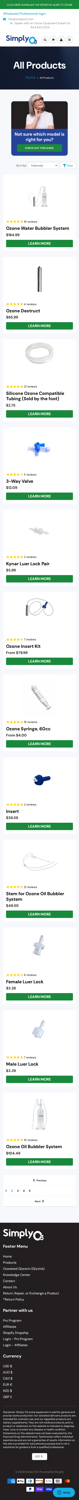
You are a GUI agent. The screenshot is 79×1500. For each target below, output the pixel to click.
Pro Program (12, 1320)
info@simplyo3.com (20, 19)
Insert (12, 811)
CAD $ (7, 1378)
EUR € (7, 1384)
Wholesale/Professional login (24, 13)
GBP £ (7, 1397)
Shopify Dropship (16, 1333)
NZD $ (7, 1391)
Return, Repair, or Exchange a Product (31, 1293)
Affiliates (9, 1326)
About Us (10, 1287)
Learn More (39, 243)
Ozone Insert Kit (23, 646)
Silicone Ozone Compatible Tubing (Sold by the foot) (35, 396)
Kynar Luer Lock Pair (28, 564)
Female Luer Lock (25, 982)
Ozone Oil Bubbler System (34, 1147)
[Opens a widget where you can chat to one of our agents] (64, 1493)
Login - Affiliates (15, 1345)
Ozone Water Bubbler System (37, 228)
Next (38, 1201)
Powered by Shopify (52, 1472)
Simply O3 (31, 1472)
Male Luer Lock (22, 1064)
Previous (41, 1180)
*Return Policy (13, 1299)
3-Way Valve (19, 481)
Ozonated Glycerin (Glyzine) (24, 1269)
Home (30, 77)
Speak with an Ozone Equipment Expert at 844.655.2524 (42, 25)
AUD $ (7, 1372)
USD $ (7, 1366)
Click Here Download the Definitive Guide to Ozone (39, 5)
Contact (9, 1281)
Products (9, 1262)
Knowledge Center (16, 1275)
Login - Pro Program (18, 1339)
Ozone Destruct (23, 311)
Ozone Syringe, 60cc (28, 729)
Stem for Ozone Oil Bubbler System (35, 896)
